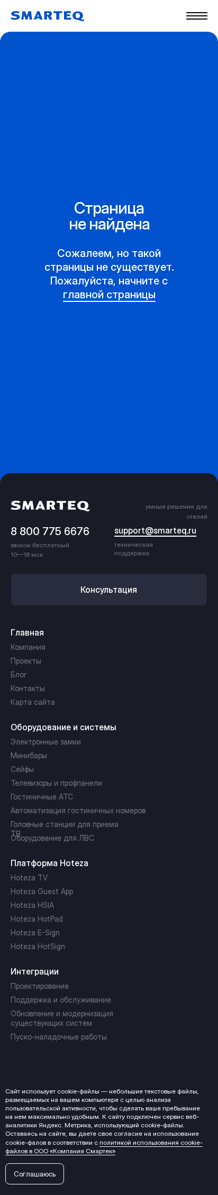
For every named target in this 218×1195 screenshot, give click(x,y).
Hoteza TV (29, 877)
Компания (28, 646)
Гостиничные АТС (42, 796)
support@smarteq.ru (155, 530)
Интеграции (35, 971)
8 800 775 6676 (50, 531)
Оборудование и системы (63, 727)
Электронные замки (46, 741)
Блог (19, 674)
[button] (109, 589)
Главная (27, 632)
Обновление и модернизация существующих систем (62, 1018)
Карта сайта (33, 701)
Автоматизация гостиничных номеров (78, 810)
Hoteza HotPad (37, 918)
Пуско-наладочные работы (59, 1036)
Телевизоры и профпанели (56, 782)
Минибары (29, 755)
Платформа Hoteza (49, 863)
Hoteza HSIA (32, 904)
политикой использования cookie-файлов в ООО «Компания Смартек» (104, 1146)
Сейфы (22, 769)
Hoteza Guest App (42, 891)
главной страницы (109, 294)
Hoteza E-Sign (35, 932)
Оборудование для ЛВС (52, 837)
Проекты (26, 660)
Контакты (28, 688)
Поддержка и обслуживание (61, 999)
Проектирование (40, 985)
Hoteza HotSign (38, 946)
